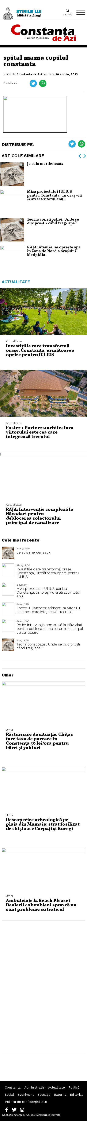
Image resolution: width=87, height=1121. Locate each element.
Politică (73, 1087)
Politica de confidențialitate (26, 1102)
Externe (60, 1095)
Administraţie (34, 1087)
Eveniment (26, 1095)
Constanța (13, 1087)
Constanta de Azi (29, 74)
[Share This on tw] (33, 83)
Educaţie (43, 1095)
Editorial (76, 1095)
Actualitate (56, 1087)
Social (9, 1095)
